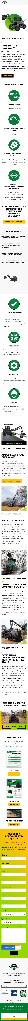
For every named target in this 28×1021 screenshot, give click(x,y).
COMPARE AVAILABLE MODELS (14, 221)
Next (20, 727)
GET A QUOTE (7, 75)
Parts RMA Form (13, 978)
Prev (7, 727)
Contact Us (19, 975)
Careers (7, 975)
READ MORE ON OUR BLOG (11, 481)
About (5, 973)
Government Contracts (14, 982)
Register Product (14, 980)
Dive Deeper (14, 774)
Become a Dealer (18, 973)
